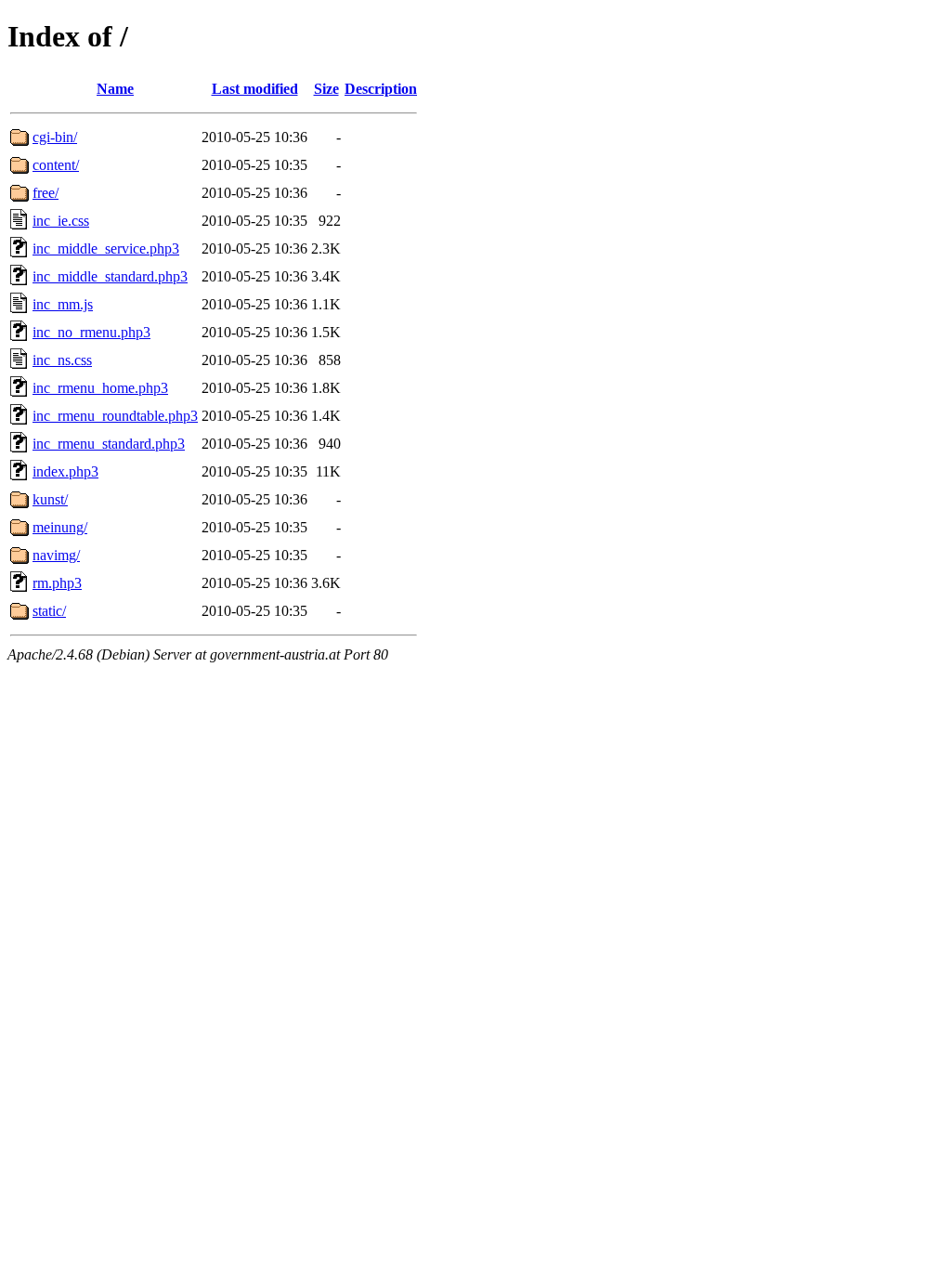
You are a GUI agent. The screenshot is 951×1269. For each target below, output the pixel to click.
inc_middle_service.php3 (106, 248)
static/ (49, 611)
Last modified (255, 89)
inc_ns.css (62, 360)
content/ (56, 165)
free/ (46, 193)
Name (115, 89)
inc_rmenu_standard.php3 (109, 443)
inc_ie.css (61, 221)
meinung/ (60, 527)
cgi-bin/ (55, 137)
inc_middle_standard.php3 (110, 276)
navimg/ (56, 555)
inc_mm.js (63, 304)
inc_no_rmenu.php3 (91, 332)
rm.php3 (57, 583)
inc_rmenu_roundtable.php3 (115, 416)
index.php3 (65, 471)
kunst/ (50, 499)
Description (381, 89)
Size (326, 89)
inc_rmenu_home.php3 (100, 388)
